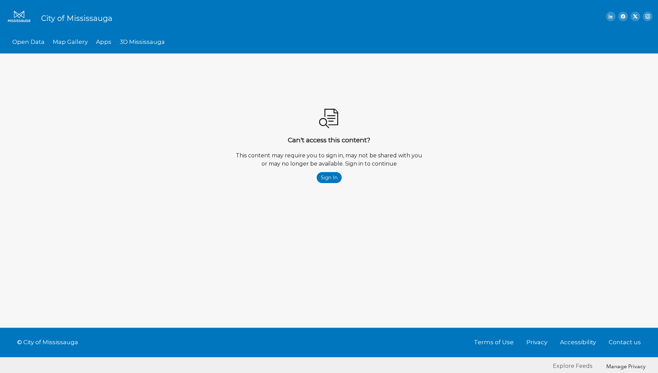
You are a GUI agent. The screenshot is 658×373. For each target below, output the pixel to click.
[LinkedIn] (611, 16)
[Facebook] (623, 16)
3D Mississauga (142, 41)
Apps (103, 41)
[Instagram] (648, 16)
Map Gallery (70, 41)
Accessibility (578, 342)
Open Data (28, 41)
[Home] (21, 16)
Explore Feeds (572, 366)
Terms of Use (494, 342)
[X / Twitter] (635, 16)
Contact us (625, 342)
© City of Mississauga (47, 342)
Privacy (536, 342)
